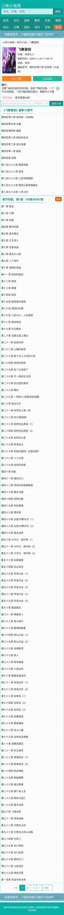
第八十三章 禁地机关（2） (15, 764)
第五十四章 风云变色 (12, 566)
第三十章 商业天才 (11, 403)
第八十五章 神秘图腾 (12, 777)
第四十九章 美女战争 (12, 532)
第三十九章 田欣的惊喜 (13, 464)
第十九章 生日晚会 (11, 328)
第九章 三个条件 (10, 260)
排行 (37, 27)
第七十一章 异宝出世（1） (15, 682)
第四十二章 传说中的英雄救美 (17, 485)
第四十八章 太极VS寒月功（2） (18, 526)
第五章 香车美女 (10, 233)
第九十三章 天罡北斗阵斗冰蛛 (17, 832)
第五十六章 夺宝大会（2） (15, 580)
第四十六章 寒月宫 (11, 512)
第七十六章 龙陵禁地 (12, 716)
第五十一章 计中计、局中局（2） (19, 546)
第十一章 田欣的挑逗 (12, 274)
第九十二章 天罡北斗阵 (13, 825)
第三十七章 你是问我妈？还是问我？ (20, 451)
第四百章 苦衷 (8, 157)
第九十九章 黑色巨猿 (12, 872)
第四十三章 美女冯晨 (12, 492)
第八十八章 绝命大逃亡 (13, 798)
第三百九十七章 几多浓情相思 (17, 178)
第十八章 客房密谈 (11, 322)
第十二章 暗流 (8, 281)
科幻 (6, 27)
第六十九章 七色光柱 (12, 668)
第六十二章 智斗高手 (12, 621)
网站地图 (32, 910)
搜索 (58, 11)
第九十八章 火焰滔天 (12, 866)
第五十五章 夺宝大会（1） (15, 573)
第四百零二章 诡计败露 (13, 144)
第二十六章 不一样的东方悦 (16, 376)
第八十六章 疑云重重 (12, 784)
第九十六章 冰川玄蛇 (12, 852)
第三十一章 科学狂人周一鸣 (16, 410)
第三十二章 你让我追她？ (14, 417)
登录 (58, 27)
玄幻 (16, 20)
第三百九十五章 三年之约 (14, 191)
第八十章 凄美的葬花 (12, 743)
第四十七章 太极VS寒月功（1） (18, 519)
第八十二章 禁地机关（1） (15, 757)
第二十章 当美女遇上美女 (14, 335)
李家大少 (29, 54)
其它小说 (22, 42)
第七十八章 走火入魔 (12, 730)
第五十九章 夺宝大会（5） (15, 600)
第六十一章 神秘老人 (12, 614)
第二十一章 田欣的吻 (12, 342)
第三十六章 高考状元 (12, 444)
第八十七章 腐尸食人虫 (13, 791)
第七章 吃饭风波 (10, 247)
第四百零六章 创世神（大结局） (18, 117)
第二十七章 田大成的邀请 (14, 383)
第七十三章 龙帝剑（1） (14, 696)
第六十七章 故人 (10, 655)
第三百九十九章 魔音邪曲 (14, 164)
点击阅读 (47, 78)
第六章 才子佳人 (10, 240)
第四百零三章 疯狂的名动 (14, 137)
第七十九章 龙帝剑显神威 (14, 736)
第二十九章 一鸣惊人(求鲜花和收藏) (20, 396)
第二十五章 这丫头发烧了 (14, 369)
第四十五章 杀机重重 (12, 505)
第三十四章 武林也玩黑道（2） (17, 430)
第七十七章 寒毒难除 (12, 723)
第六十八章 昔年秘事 (12, 662)
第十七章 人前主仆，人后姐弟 (17, 315)
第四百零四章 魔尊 (11, 130)
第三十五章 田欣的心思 (13, 437)
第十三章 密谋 (8, 288)
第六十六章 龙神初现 (12, 648)
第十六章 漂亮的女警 (12, 308)
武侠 (27, 20)
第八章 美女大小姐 (11, 254)
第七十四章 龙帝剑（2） (14, 702)
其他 (27, 27)
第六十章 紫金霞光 (11, 607)
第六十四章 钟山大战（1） (15, 634)
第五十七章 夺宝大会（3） (15, 587)
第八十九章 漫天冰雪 (12, 804)
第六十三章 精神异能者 (13, 628)
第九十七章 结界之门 (12, 859)
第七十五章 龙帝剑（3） (14, 709)
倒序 (58, 199)
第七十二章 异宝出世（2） (15, 689)
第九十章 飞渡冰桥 (11, 811)
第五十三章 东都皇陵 (12, 560)
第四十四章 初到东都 (12, 498)
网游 (58, 20)
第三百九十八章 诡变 (12, 171)
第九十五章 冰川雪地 (12, 845)
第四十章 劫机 (8, 471)
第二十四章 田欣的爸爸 (13, 362)
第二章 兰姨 (7, 213)
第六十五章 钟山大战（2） (15, 641)
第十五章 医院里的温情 (13, 301)
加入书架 (16, 78)
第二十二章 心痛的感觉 (13, 349)
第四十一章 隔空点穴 (12, 478)
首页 (6, 20)
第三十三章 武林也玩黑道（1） (17, 424)
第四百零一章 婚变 (11, 151)
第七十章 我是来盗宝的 (13, 675)
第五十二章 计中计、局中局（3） (19, 553)
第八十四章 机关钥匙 (12, 770)
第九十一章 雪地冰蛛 (12, 818)
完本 (47, 27)
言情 (16, 27)
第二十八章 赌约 (10, 390)
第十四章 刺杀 (8, 294)
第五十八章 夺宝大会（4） (15, 594)
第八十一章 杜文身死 (12, 750)
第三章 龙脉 (7, 220)
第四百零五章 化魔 (11, 123)
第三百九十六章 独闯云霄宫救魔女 (19, 185)
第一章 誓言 (7, 206)
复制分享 (56, 103)
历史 (47, 20)
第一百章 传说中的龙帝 (13, 879)
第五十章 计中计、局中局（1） (17, 539)
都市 (37, 20)
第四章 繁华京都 (10, 226)
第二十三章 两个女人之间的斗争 (18, 356)
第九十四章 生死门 (11, 838)
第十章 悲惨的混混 (11, 267)
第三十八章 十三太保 (12, 458)
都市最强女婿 (22, 97)
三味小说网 (11, 5)
